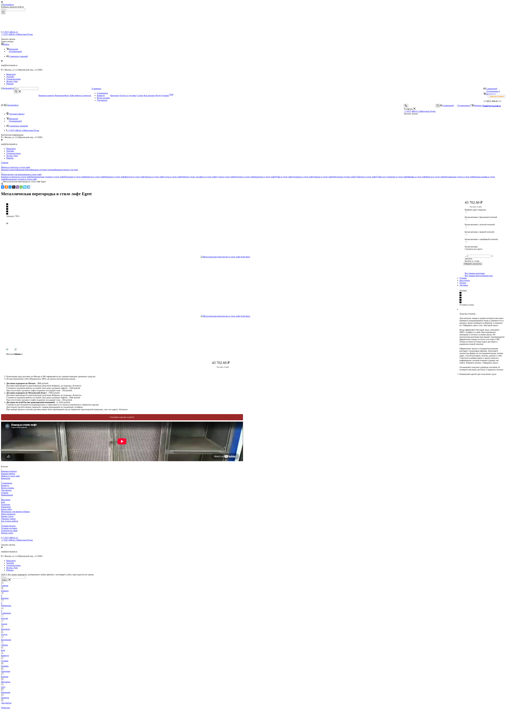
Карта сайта (6, 509)
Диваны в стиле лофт (323, 177)
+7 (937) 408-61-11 (10, 32)
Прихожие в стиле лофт (75, 177)
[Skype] (24, 187)
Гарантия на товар (9, 530)
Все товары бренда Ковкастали (479, 276)
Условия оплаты (8, 526)
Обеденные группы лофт (344, 177)
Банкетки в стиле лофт (265, 177)
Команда (5, 485)
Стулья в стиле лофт (225, 177)
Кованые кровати (9, 170)
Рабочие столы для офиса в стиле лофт (199, 177)
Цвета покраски (8, 514)
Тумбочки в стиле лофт (365, 177)
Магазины (5, 500)
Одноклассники (13, 79)
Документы (6, 490)
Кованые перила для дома (66, 170)
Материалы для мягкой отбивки (15, 511)
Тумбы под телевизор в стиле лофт (391, 177)
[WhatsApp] (21, 187)
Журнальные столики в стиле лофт (21, 179)
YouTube (10, 77)
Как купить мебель (9, 521)
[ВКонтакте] (2, 187)
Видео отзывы (7, 488)
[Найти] (3, 12)
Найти (4, 580)
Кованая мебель (24, 170)
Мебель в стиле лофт (10, 476)
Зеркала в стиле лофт (154, 177)
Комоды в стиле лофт (95, 177)
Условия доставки (9, 528)
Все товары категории (475, 273)
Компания (5, 478)
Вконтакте (11, 74)
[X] (13, 187)
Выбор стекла (7, 516)
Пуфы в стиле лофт (283, 177)
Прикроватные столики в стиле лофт (47, 177)
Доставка (463, 285)
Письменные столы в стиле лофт (459, 177)
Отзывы (463, 278)
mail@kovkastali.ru (492, 106)
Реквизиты (6, 507)
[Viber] (17, 187)
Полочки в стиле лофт (245, 177)
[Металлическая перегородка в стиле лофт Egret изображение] (230, 257)
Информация (7, 495)
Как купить (464, 280)
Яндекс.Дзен (12, 81)
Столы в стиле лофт (173, 177)
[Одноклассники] (6, 187)
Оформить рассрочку (472, 264)
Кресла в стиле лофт (435, 177)
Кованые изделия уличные (43, 170)
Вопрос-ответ (7, 533)
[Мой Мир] (10, 187)
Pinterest (9, 84)
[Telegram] (28, 187)
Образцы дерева (8, 519)
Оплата (462, 283)
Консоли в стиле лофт (135, 177)
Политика (5, 504)
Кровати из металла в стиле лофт (16, 177)
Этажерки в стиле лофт (302, 177)
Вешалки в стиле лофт (115, 177)
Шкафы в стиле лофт (416, 177)
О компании (6, 483)
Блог (3, 502)
